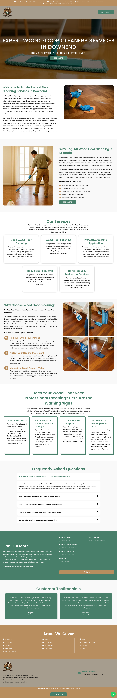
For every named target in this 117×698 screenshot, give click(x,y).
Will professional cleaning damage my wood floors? (39, 496)
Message (62, 558)
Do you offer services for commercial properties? (38, 520)
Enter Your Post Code (66, 551)
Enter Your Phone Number (68, 544)
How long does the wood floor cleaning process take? (40, 512)
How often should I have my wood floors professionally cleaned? (44, 476)
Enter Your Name (65, 537)
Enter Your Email (93, 537)
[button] (58, 476)
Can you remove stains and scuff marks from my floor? (41, 504)
